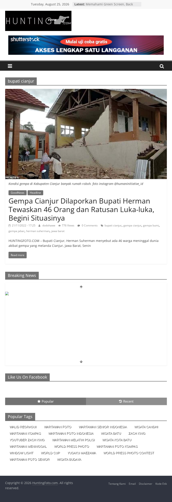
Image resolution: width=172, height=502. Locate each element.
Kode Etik (161, 484)
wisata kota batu (116, 440)
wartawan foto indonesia (70, 433)
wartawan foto (57, 427)
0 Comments (89, 225)
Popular (48, 401)
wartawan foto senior (29, 459)
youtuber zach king (27, 440)
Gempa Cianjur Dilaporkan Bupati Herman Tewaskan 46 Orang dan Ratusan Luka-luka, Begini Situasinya (81, 209)
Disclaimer (145, 484)
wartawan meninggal (28, 446)
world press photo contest (128, 453)
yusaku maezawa (81, 453)
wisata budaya (69, 459)
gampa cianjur (132, 225)
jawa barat (57, 231)
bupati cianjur (113, 225)
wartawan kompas (25, 433)
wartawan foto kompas (117, 446)
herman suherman (37, 231)
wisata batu (111, 433)
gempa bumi (151, 225)
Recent (128, 401)
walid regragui (23, 427)
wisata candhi (146, 427)
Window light (21, 453)
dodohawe (49, 225)
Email (132, 484)
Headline (35, 193)
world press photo (71, 446)
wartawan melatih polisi (73, 440)
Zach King (136, 433)
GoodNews (17, 193)
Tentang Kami (117, 484)
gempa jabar (16, 231)
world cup (50, 453)
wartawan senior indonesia (103, 427)
